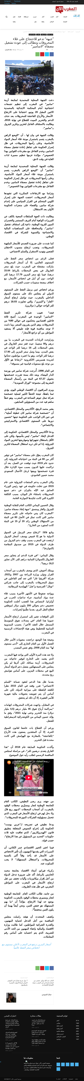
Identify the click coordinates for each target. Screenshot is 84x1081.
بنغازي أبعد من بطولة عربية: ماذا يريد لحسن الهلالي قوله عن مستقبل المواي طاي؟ (39, 1041)
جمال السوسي (8, 49)
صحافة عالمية (32, 34)
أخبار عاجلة (70, 32)
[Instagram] (13, 1)
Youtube (7, 3)
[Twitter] (18, 3)
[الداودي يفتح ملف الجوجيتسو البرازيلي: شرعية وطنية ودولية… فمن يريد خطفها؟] (50, 1032)
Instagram (7, 1)
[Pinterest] (42, 54)
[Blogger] (77, 1064)
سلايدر (38, 34)
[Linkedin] (63, 1064)
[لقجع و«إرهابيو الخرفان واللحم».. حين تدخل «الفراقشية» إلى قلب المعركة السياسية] (23, 1034)
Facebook (17, 1)
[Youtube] (10, 3)
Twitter (13, 3)
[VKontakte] (58, 1069)
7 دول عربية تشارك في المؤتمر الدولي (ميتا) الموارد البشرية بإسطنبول (17, 983)
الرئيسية (78, 32)
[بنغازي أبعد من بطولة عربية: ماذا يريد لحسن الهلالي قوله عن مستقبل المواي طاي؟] (50, 1041)
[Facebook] (22, 1)
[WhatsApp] (37, 54)
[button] (6, 16)
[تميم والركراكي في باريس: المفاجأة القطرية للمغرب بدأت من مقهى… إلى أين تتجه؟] (50, 1021)
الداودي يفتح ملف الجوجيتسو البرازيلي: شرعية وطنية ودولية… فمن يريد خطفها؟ (39, 1032)
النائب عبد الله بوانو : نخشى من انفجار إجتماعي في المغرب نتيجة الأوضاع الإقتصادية (43, 983)
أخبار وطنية (43, 34)
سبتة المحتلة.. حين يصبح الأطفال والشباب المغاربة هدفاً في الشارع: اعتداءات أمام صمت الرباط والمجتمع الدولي (12, 1023)
